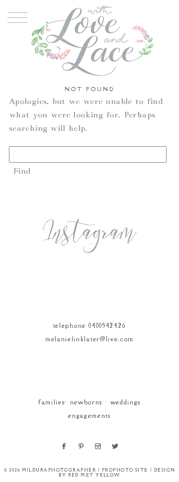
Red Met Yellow (94, 475)
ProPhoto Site (125, 470)
